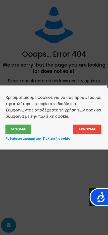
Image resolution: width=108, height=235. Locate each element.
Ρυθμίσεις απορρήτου (23, 138)
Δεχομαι (18, 129)
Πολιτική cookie (56, 138)
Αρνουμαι (87, 129)
